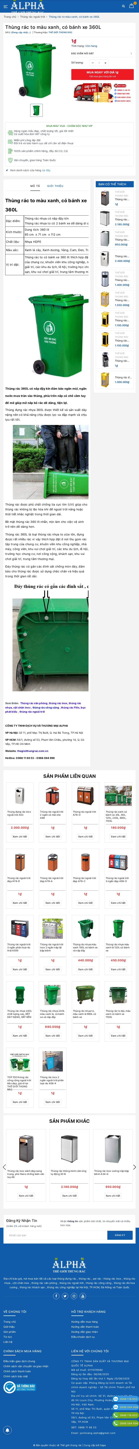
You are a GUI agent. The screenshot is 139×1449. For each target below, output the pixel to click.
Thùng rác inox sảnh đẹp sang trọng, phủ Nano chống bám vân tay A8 (123, 199)
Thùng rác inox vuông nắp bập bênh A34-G (123, 239)
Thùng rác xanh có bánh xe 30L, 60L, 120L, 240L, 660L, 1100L (116, 816)
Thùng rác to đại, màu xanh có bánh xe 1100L (118, 1013)
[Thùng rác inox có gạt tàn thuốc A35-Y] (105, 279)
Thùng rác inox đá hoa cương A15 (122, 320)
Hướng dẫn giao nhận (84, 1331)
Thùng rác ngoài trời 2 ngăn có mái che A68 (51, 814)
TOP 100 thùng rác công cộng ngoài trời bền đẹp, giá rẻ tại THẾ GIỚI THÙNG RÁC (19, 1082)
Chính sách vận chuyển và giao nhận (26, 1366)
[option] (36, 70)
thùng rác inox (58, 703)
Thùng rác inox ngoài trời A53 (123, 256)
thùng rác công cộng (46, 707)
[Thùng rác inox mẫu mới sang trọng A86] (105, 360)
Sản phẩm (9, 1331)
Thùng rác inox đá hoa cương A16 (122, 340)
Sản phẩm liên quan (69, 776)
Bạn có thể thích (112, 184)
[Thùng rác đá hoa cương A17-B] (105, 380)
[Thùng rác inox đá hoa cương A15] (105, 319)
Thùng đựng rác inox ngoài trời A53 (19, 813)
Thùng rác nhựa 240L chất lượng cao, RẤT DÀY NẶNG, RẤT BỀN (19, 1013)
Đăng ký (120, 1235)
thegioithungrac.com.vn (32, 750)
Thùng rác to (20, 200)
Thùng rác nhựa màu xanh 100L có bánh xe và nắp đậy (85, 947)
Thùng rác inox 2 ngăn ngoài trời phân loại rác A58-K (52, 1080)
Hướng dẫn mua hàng (84, 1321)
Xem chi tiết (20, 836)
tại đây (46, 170)
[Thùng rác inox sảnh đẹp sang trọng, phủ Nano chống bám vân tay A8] (105, 198)
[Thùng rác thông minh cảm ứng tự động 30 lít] (105, 218)
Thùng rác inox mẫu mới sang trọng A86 (123, 361)
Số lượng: (77, 62)
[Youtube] (83, 1296)
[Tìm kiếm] (123, 7)
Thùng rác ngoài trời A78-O (84, 813)
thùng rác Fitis (70, 707)
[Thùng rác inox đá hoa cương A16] (105, 339)
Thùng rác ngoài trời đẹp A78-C (84, 880)
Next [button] (134, 1167)
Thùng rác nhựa (36, 218)
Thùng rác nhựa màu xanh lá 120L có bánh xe (118, 947)
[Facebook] (56, 1296)
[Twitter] (65, 1296)
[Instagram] (74, 1296)
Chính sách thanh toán (17, 1371)
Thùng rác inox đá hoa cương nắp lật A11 (123, 300)
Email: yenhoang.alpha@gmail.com (93, 1433)
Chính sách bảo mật (15, 1376)
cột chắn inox (22, 707)
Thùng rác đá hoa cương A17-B (123, 377)
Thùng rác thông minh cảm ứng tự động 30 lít (122, 219)
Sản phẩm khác (69, 1121)
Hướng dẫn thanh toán (85, 1326)
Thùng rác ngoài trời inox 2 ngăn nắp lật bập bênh (51, 947)
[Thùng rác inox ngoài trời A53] (105, 259)
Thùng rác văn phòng (34, 703)
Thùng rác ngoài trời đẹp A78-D (18, 880)
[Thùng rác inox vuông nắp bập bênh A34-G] (105, 239)
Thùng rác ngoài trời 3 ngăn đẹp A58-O (117, 880)
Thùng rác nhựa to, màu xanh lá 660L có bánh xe (84, 1013)
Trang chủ (9, 1321)
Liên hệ (7, 1341)
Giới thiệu (9, 1326)
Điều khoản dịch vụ (83, 1336)
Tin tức (7, 1336)
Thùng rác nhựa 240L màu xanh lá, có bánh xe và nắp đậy (52, 1013)
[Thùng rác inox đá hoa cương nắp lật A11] (105, 299)
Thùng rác (32, 257)
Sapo (103, 1445)
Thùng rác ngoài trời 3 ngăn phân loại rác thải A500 (18, 947)
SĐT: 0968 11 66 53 (83, 1427)
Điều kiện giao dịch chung (19, 1361)
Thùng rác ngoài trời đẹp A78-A (51, 880)
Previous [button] (4, 1167)
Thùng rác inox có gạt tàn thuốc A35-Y (122, 280)
